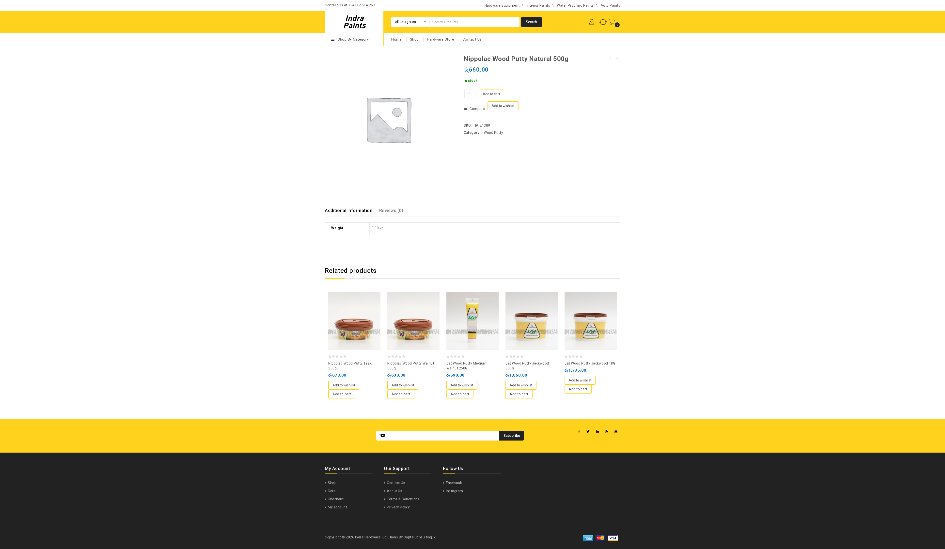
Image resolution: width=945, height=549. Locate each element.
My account (337, 507)
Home (396, 39)
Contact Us (472, 39)
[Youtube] (616, 431)
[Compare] (349, 309)
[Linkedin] (598, 431)
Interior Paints (538, 5)
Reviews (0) (391, 210)
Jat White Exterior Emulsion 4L (610, 58)
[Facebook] (579, 431)
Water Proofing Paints (575, 5)
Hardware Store (440, 39)
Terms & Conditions (402, 499)
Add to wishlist (503, 106)
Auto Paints (610, 5)
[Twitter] (588, 431)
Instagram (454, 491)
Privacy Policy (398, 507)
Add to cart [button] (341, 394)
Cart (331, 491)
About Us (394, 491)
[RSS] (607, 431)
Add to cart (491, 94)
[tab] (351, 210)
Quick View (359, 309)
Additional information (348, 210)
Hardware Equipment (502, 5)
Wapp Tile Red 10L (617, 58)
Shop (414, 39)
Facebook (453, 483)
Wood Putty (493, 133)
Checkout (335, 499)
